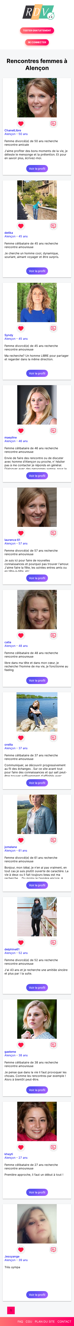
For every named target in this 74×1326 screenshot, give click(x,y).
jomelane (10, 847)
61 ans (22, 850)
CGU (29, 1321)
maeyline (10, 437)
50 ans (23, 134)
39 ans (23, 1260)
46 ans (23, 441)
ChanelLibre (12, 130)
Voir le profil (37, 168)
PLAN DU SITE (45, 1321)
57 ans (22, 543)
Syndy (8, 335)
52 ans (23, 953)
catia (7, 642)
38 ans (23, 1055)
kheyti (8, 1154)
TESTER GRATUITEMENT (37, 30)
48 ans (23, 646)
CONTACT (64, 1321)
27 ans (22, 1157)
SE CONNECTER (37, 42)
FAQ (20, 1321)
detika (8, 232)
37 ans (22, 748)
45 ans (23, 236)
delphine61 (12, 949)
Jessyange (11, 1256)
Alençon (9, 134)
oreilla (8, 744)
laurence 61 (12, 540)
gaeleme (10, 1051)
